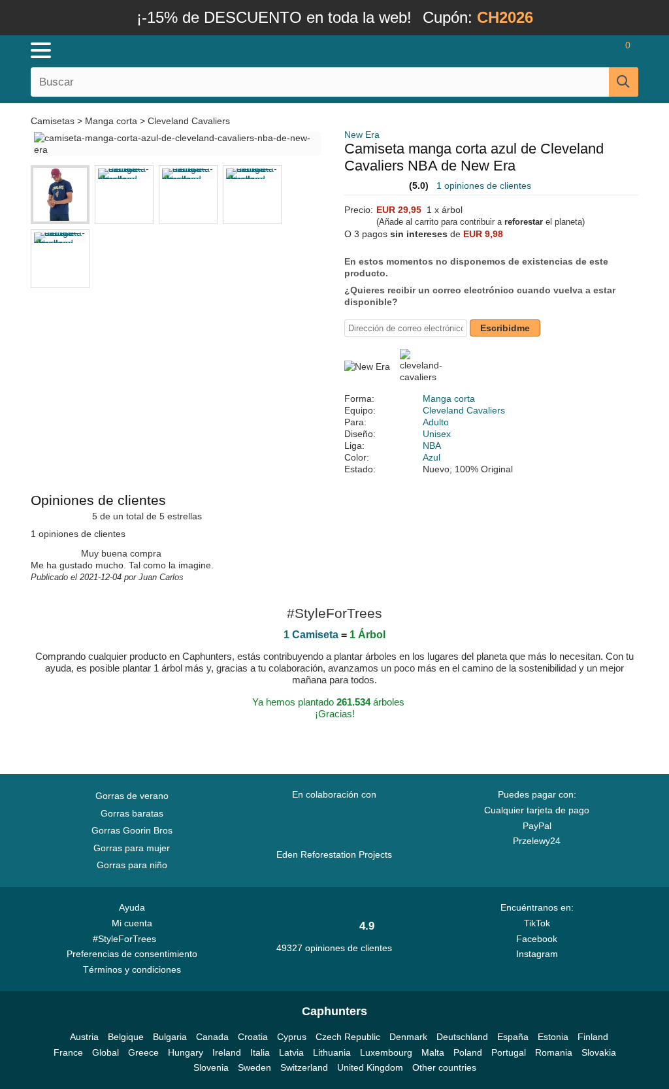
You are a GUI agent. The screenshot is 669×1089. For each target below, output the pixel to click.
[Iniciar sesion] (551, 50)
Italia (260, 1052)
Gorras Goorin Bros (131, 830)
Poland (467, 1052)
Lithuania (332, 1052)
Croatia (253, 1037)
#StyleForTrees (127, 939)
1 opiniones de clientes (483, 185)
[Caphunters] (204, 49)
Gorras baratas (132, 813)
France (68, 1052)
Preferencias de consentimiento (132, 954)
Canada (212, 1037)
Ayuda (132, 907)
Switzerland (304, 1067)
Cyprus (291, 1037)
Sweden (254, 1067)
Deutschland (462, 1037)
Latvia (291, 1052)
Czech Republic (348, 1037)
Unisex (437, 434)
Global (105, 1052)
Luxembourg (386, 1052)
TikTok (537, 923)
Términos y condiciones (132, 969)
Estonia (553, 1037)
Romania (553, 1052)
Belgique (126, 1037)
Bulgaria (170, 1037)
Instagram (537, 954)
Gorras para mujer (131, 848)
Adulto (436, 422)
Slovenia (211, 1067)
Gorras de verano (132, 795)
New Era (362, 134)
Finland (593, 1037)
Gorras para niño (132, 865)
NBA (432, 445)
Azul (431, 457)
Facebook (536, 939)
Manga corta (111, 121)
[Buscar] (623, 82)
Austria (84, 1037)
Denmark (408, 1037)
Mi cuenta (132, 923)
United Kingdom (370, 1067)
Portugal (508, 1052)
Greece (143, 1052)
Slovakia (598, 1052)
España (513, 1037)
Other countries (444, 1067)
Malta (432, 1052)
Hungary (185, 1052)
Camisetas (54, 121)
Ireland (226, 1052)
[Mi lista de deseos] (587, 50)
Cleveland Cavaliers (189, 121)
